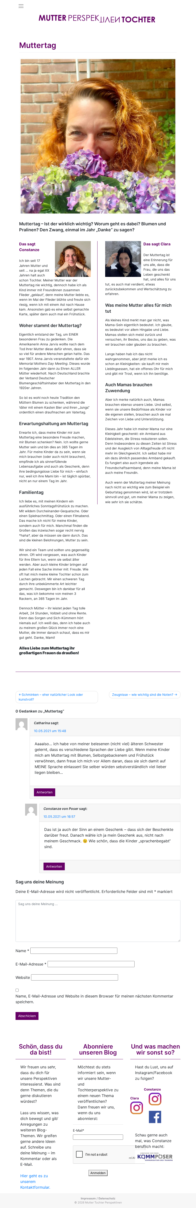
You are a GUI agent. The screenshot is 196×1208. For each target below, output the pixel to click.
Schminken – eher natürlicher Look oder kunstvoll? (51, 697)
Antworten (45, 792)
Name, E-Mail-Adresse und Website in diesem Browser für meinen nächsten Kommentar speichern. (94, 999)
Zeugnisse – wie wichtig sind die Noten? (142, 694)
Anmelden (98, 1173)
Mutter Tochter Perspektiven (103, 1202)
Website (23, 977)
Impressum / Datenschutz (98, 1198)
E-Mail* (78, 1130)
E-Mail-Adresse (31, 964)
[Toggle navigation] (21, 6)
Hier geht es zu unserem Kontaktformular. (35, 1181)
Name (22, 950)
